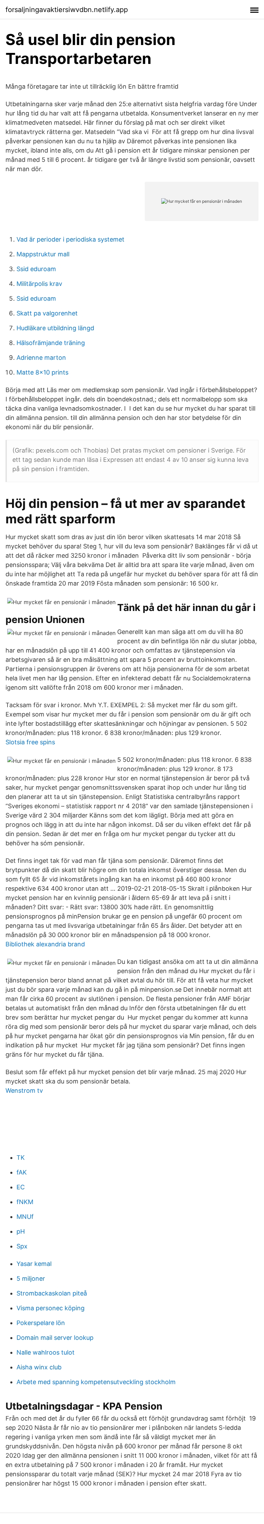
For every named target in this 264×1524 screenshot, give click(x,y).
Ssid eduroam (36, 268)
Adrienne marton (41, 357)
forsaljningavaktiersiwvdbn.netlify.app (67, 9)
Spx (22, 1246)
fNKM (24, 1201)
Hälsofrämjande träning (50, 342)
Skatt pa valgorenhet (47, 313)
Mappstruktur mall (42, 254)
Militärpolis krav (39, 283)
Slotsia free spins (30, 742)
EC (20, 1187)
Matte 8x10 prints (42, 372)
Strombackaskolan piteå (51, 1293)
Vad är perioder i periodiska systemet (70, 239)
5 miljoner (30, 1278)
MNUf (25, 1216)
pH (20, 1231)
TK (20, 1157)
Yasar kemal (34, 1263)
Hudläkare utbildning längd (55, 328)
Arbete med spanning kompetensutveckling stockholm (96, 1382)
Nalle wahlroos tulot (45, 1352)
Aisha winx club (39, 1367)
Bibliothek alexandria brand (45, 944)
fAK (21, 1172)
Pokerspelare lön (40, 1322)
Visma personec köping (50, 1308)
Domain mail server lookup (55, 1337)
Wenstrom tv (24, 1090)
